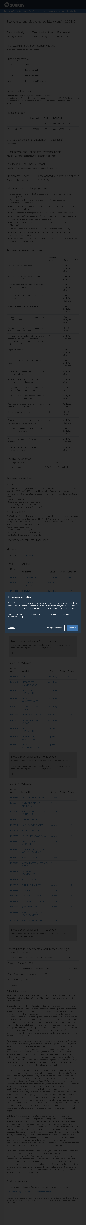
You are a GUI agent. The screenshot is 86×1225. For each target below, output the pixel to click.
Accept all (72, 628)
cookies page (16, 617)
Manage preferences (54, 628)
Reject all (11, 628)
